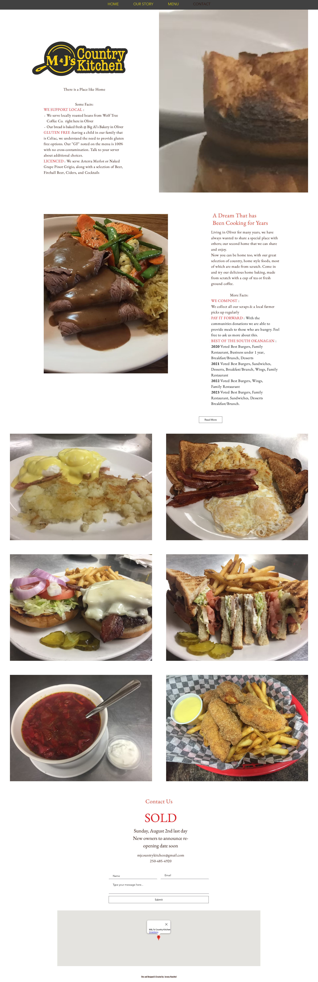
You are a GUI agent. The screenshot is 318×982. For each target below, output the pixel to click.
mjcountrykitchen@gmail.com (160, 855)
